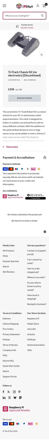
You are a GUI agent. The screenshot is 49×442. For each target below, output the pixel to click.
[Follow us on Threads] (9, 397)
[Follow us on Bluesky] (15, 397)
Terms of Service (10, 344)
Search (6, 266)
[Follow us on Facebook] (3, 391)
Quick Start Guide (11, 366)
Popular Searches (11, 261)
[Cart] (44, 5)
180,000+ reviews (27, 28)
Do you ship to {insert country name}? (34, 286)
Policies (6, 339)
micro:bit (31, 329)
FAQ (5, 355)
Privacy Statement (11, 334)
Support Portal (10, 376)
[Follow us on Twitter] (8, 391)
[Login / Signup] (37, 5)
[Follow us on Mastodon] (20, 397)
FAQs (5, 255)
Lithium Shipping (11, 323)
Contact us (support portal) (36, 252)
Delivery (7, 318)
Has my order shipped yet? (33, 270)
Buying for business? (36, 304)
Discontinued (24, 98)
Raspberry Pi (33, 318)
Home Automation (36, 344)
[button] (24, 220)
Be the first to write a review (24, 220)
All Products (8, 250)
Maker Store (33, 323)
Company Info (9, 350)
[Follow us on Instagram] (14, 391)
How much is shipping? (33, 297)
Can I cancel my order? (34, 261)
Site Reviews (8, 271)
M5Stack (31, 339)
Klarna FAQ (8, 360)
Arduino (31, 334)
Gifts (29, 350)
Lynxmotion (14, 80)
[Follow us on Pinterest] (19, 391)
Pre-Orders (8, 329)
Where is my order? (36, 277)
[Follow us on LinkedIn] (4, 397)
